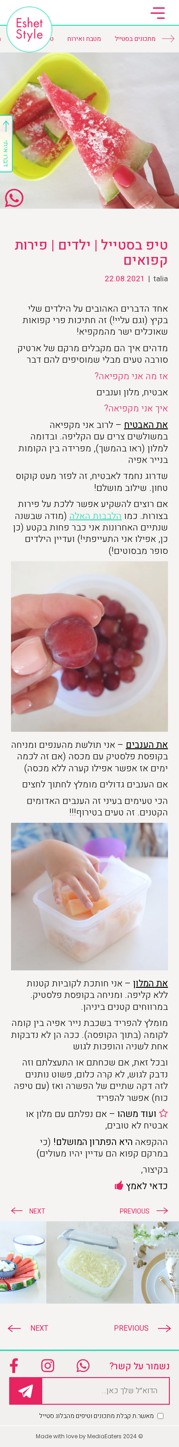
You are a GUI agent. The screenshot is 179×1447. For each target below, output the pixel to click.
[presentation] (138, 1328)
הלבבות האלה (95, 516)
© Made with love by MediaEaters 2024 (89, 1436)
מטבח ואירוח (84, 39)
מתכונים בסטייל (135, 39)
